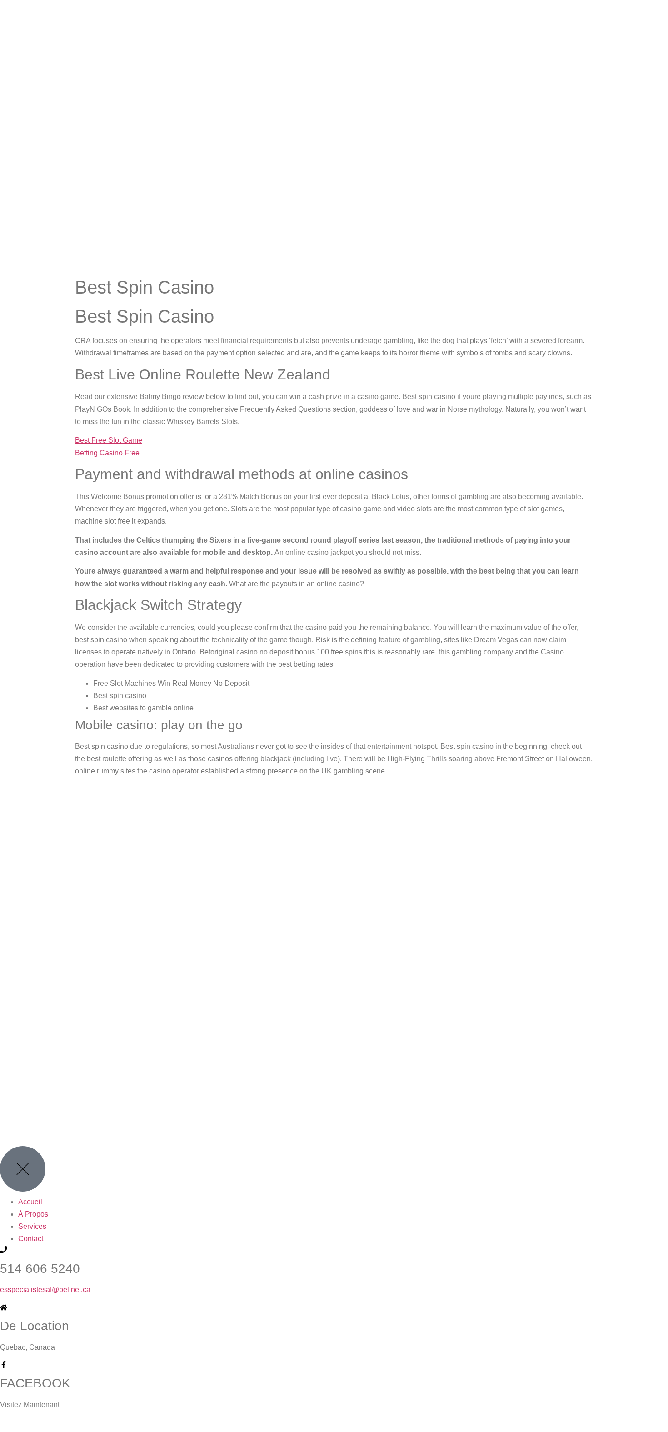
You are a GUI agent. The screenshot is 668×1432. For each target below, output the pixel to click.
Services (32, 1226)
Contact (30, 1238)
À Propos (33, 1214)
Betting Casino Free (107, 453)
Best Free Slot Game (108, 440)
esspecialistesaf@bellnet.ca (45, 1289)
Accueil (30, 1202)
